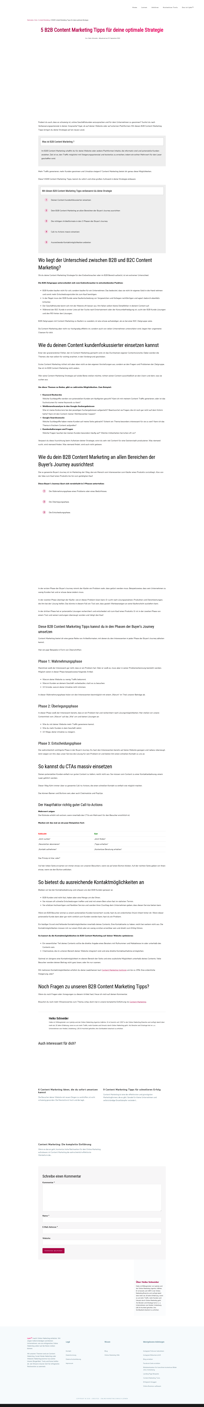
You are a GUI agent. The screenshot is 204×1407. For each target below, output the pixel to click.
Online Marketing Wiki (112, 1355)
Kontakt (68, 1351)
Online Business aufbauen (152, 1386)
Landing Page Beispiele (151, 1374)
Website (46, 1238)
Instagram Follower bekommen (153, 1351)
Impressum (69, 1363)
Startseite (30, 20)
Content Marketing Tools (151, 1378)
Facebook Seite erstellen (151, 1363)
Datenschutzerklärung (73, 1359)
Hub (35, 20)
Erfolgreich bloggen (150, 1382)
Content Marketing (44, 20)
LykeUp (20, 7)
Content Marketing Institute (114, 970)
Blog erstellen (148, 1359)
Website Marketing (34, 1359)
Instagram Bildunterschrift (152, 1355)
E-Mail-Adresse (50, 1227)
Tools (44, 1361)
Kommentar (48, 1182)
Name (45, 1216)
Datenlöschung (71, 1355)
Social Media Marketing (43, 1356)
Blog (106, 1351)
